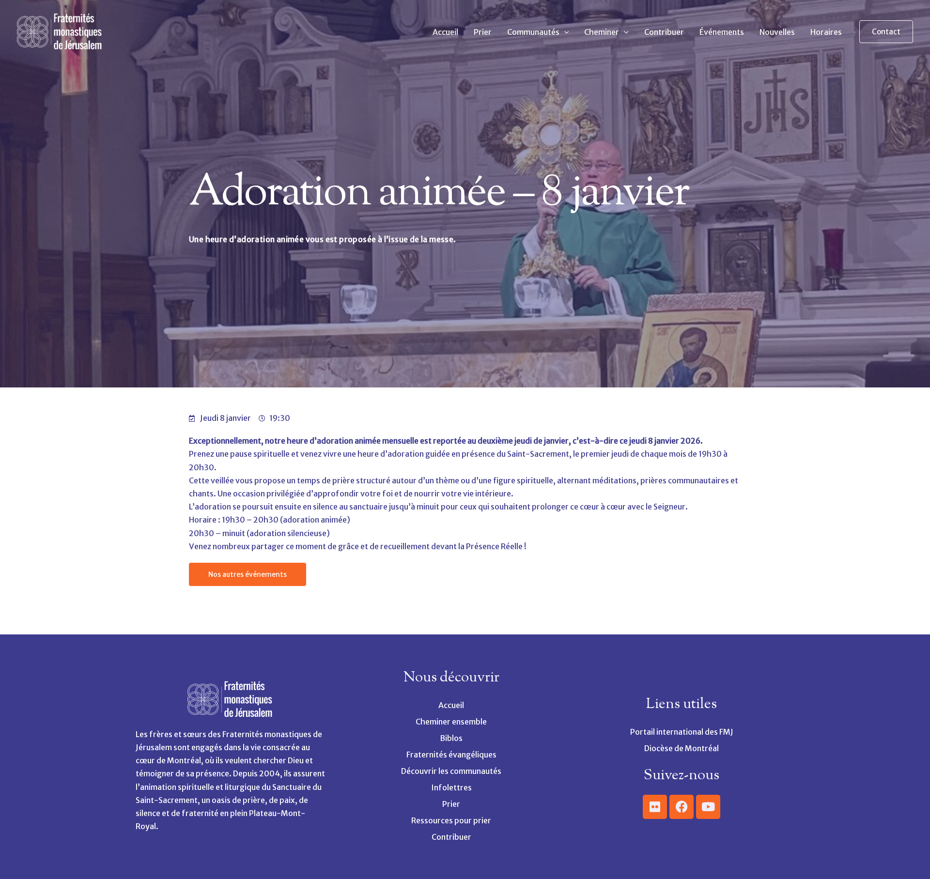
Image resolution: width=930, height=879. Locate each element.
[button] (886, 31)
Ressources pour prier (451, 820)
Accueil (445, 32)
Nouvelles (777, 32)
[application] (564, 32)
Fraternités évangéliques (451, 754)
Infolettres (451, 787)
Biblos (451, 738)
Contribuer (664, 32)
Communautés (533, 32)
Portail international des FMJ (681, 732)
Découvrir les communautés (451, 771)
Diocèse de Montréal (681, 748)
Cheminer (601, 32)
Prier (483, 32)
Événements (721, 32)
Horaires (826, 32)
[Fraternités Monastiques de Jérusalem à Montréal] (60, 31)
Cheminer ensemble (451, 721)
